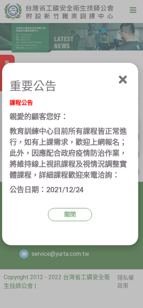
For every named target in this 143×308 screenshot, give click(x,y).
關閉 (70, 214)
